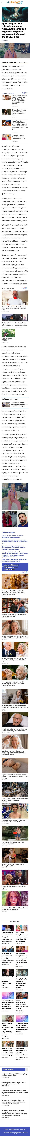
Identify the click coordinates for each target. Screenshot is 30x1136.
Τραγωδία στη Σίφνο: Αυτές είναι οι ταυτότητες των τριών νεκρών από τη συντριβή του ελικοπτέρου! (13, 547)
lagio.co (15, 1133)
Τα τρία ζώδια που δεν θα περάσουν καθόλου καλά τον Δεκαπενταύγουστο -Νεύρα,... (22, 1027)
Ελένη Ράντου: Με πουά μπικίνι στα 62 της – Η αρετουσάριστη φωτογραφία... (8, 937)
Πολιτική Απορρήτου (14, 1129)
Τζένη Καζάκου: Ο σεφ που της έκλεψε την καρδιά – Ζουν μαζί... (7, 981)
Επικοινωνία (23, 1129)
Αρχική (6, 1129)
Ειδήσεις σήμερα (8, 532)
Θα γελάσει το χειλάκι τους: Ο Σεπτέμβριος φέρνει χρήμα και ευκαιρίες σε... (8, 958)
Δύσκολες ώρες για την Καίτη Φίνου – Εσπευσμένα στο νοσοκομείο (13, 536)
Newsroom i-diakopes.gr (9, 62)
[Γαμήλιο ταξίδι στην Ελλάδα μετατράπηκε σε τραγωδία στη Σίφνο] (6, 404)
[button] (15, 14)
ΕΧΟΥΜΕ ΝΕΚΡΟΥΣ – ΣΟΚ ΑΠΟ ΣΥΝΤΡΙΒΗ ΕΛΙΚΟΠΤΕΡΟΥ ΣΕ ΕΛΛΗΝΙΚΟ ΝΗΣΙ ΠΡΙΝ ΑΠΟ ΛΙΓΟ (15, 541)
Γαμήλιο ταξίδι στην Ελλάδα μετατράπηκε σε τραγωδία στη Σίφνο (19, 404)
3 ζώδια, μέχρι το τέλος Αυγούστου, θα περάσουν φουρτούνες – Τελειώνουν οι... (8, 1004)
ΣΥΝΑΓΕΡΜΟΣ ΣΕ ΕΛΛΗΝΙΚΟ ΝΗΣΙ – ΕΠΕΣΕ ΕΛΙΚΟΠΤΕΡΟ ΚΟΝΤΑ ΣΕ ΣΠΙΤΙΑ (14, 560)
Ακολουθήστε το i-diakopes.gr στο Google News (12, 567)
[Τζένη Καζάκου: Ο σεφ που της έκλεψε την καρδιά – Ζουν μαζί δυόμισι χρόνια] (8, 972)
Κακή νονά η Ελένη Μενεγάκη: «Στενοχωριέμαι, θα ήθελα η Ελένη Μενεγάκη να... (22, 937)
